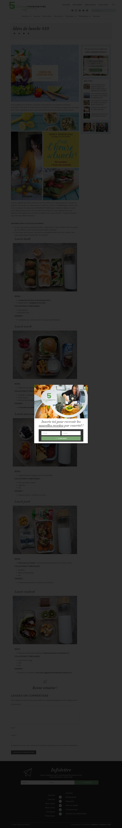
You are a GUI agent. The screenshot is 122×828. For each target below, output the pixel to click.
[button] (84, 388)
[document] (61, 414)
